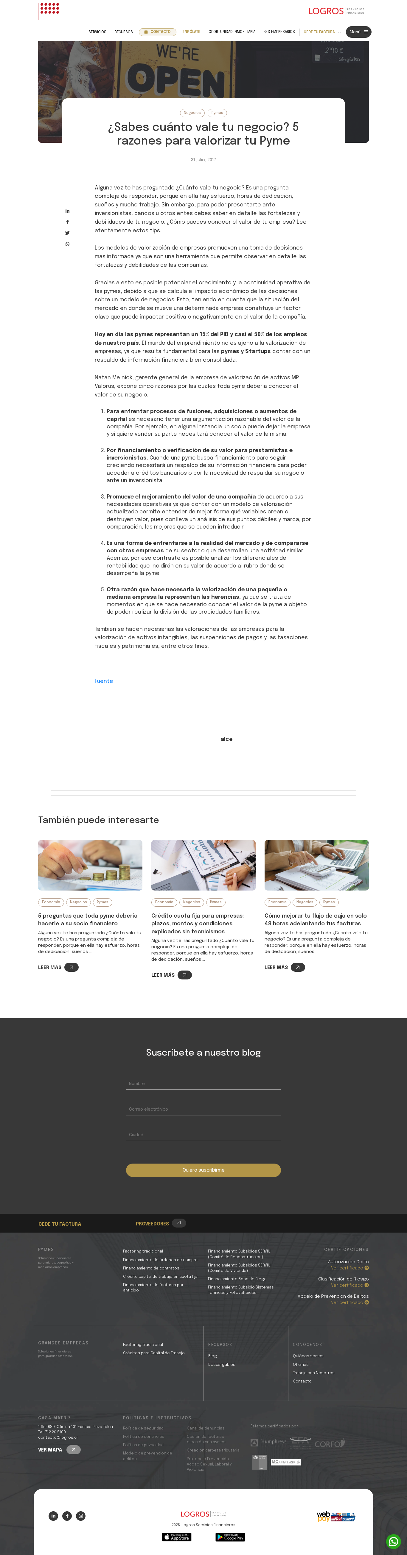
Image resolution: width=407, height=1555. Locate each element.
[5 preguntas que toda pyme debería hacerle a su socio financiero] (90, 865)
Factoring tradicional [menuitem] (143, 1251)
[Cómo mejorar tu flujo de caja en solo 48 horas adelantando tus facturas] (317, 865)
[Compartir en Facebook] (67, 222)
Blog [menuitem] (212, 1356)
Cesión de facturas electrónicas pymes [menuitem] (206, 1439)
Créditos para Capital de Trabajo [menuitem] (154, 1353)
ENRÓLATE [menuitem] (191, 32)
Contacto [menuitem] (160, 32)
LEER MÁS (49, 967)
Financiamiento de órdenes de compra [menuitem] (160, 1260)
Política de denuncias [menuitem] (143, 1437)
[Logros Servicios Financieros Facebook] (67, 1516)
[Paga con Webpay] (336, 1516)
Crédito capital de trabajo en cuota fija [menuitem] (160, 1277)
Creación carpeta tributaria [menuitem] (213, 1450)
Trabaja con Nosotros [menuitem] (314, 1373)
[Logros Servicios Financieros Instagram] (81, 1516)
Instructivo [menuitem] (62, 1214)
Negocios (192, 113)
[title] (203, 1517)
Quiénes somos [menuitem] (308, 1356)
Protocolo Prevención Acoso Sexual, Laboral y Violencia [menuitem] (209, 1464)
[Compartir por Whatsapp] (67, 244)
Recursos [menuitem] (124, 32)
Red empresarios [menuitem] (279, 32)
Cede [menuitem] (54, 1207)
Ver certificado (347, 1268)
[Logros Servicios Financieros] (336, 11)
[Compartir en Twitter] (67, 233)
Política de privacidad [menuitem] (143, 1445)
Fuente (104, 681)
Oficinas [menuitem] (301, 1365)
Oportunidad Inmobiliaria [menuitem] (232, 32)
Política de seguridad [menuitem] (143, 1428)
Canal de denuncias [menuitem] (206, 1428)
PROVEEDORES (152, 1224)
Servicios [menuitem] (97, 32)
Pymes (217, 113)
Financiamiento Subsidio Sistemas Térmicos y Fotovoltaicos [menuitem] (241, 1290)
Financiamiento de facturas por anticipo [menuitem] (153, 1287)
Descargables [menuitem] (221, 1365)
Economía (51, 902)
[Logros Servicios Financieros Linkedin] (53, 1516)
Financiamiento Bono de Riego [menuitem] (237, 1279)
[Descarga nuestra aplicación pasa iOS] (177, 1537)
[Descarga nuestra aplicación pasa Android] (230, 1537)
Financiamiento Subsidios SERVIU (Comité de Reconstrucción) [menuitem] (239, 1254)
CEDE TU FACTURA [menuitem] (319, 32)
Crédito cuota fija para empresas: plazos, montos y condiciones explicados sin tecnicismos (197, 924)
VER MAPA (50, 1450)
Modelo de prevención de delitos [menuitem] (147, 1456)
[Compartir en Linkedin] (67, 211)
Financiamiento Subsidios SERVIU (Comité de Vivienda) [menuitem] (239, 1268)
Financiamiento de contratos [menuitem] (151, 1268)
